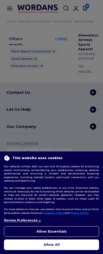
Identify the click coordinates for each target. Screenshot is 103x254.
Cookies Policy (54, 212)
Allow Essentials (51, 231)
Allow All (52, 245)
